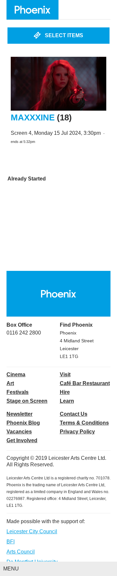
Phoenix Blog (23, 423)
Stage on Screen (26, 401)
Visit (65, 374)
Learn (67, 401)
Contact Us (73, 414)
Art (10, 383)
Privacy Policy (77, 431)
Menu (11, 568)
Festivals (17, 392)
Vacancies (19, 431)
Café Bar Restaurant (85, 383)
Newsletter (19, 414)
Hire (65, 392)
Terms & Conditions (84, 423)
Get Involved (21, 440)
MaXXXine (33, 117)
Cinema (15, 374)
